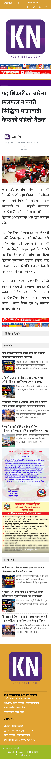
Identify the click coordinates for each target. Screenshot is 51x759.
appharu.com (25, 755)
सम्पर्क (16, 748)
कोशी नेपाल (17, 137)
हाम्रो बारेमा (7, 748)
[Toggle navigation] (4, 83)
